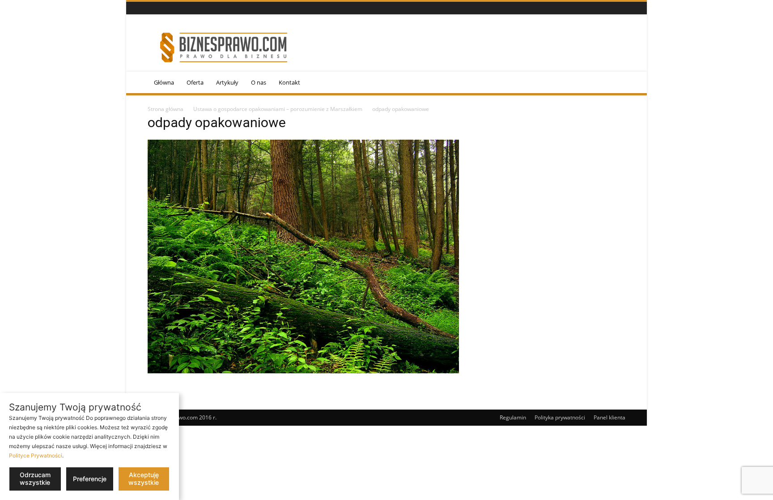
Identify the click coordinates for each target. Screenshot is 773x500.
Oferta (195, 82)
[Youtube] (175, 8)
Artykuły (227, 82)
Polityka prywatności (560, 417)
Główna (164, 82)
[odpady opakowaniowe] (303, 371)
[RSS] (164, 8)
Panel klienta (609, 417)
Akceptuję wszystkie (143, 478)
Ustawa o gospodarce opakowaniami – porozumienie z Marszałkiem (277, 109)
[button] (614, 83)
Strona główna (165, 109)
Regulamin (513, 417)
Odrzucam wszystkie (35, 478)
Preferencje (89, 479)
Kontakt (289, 82)
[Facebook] (152, 8)
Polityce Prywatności (35, 455)
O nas (258, 82)
